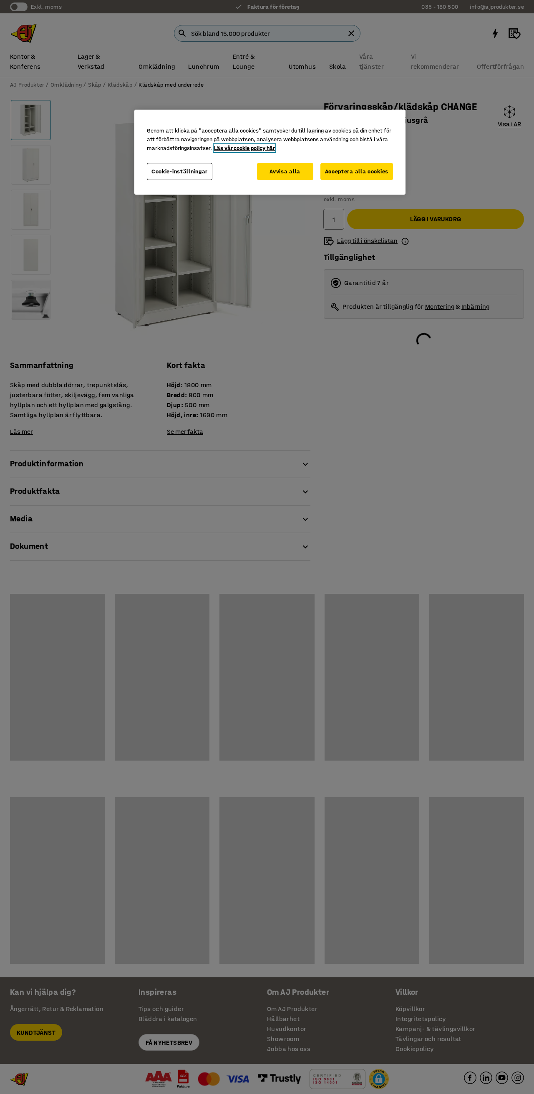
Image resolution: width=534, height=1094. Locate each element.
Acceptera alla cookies (356, 171)
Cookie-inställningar (179, 171)
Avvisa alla (285, 171)
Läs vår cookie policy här (244, 148)
